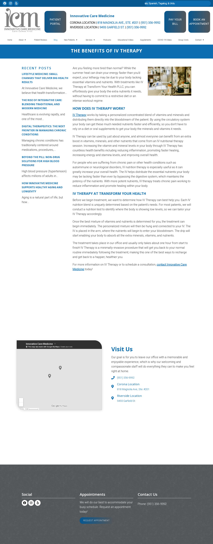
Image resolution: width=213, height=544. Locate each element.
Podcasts (107, 40)
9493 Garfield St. (112, 27)
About (21, 40)
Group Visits (183, 40)
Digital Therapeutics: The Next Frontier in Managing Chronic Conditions (44, 130)
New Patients (69, 40)
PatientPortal (55, 21)
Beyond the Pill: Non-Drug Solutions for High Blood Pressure (41, 161)
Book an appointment (199, 21)
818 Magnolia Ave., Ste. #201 (118, 22)
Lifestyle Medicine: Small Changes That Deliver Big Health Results (45, 78)
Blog (55, 40)
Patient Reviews (40, 40)
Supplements (145, 40)
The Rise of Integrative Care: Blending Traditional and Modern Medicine (42, 104)
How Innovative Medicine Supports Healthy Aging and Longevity (42, 187)
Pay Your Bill (175, 21)
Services (89, 40)
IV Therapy (79, 115)
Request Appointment (96, 520)
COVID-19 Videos (165, 40)
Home (9, 40)
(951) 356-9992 (150, 22)
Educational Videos (125, 40)
